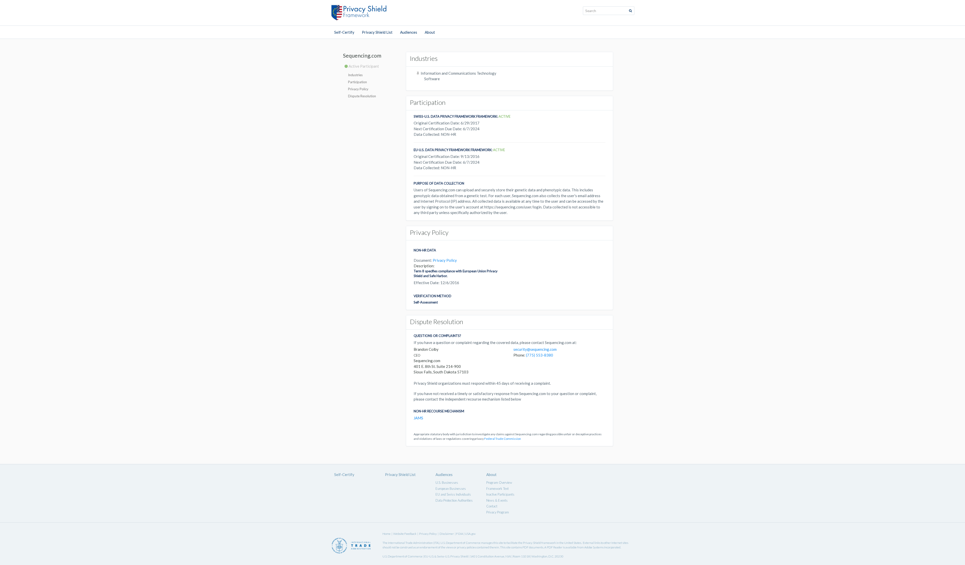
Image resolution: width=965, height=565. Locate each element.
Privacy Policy (358, 89)
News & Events (497, 500)
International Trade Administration (410, 543)
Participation (357, 82)
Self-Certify (344, 32)
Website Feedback (404, 534)
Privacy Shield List (377, 32)
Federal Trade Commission (502, 439)
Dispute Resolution (362, 96)
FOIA (460, 534)
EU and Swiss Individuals (453, 494)
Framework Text (497, 489)
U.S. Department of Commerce (460, 543)
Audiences (408, 32)
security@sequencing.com (535, 349)
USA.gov (470, 534)
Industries (355, 75)
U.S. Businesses (447, 483)
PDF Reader (554, 547)
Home (386, 534)
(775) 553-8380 (539, 355)
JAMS (418, 418)
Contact (491, 506)
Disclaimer (447, 534)
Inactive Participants (500, 494)
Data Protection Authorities (454, 500)
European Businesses (451, 489)
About (430, 32)
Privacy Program (497, 512)
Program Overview (499, 483)
